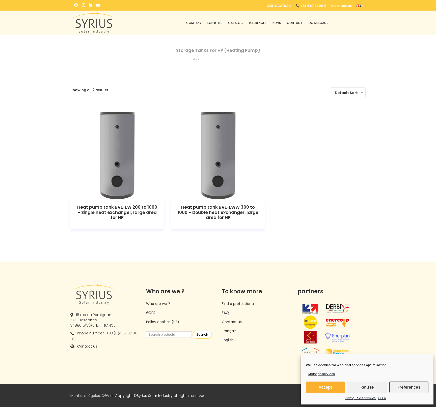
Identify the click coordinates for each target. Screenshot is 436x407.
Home (196, 59)
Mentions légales (85, 395)
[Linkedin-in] (90, 5)
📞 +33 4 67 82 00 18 (311, 6)
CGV (105, 395)
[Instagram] (83, 5)
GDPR (382, 398)
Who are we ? (158, 303)
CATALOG (235, 23)
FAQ (225, 312)
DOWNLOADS (318, 23)
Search (202, 334)
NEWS (276, 23)
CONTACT (295, 23)
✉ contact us (341, 6)
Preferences (408, 387)
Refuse (367, 387)
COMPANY (193, 23)
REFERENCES (257, 23)
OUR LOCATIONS (279, 6)
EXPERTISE (214, 23)
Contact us (87, 346)
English (228, 339)
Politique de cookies (360, 398)
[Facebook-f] (76, 5)
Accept (325, 387)
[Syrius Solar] (104, 23)
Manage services (321, 374)
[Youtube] (98, 5)
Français (229, 330)
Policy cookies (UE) (162, 321)
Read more (117, 154)
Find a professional (238, 303)
